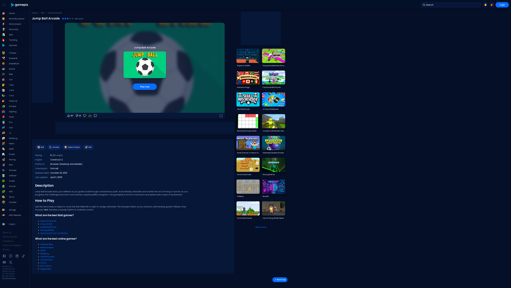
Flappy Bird (45, 268)
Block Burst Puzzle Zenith (247, 131)
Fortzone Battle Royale (272, 87)
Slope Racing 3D (48, 220)
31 (80, 115)
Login (502, 4)
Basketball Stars (48, 227)
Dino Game (45, 265)
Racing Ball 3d (269, 174)
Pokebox (240, 196)
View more (260, 227)
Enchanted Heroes (244, 218)
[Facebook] (4, 256)
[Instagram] (11, 256)
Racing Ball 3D (47, 230)
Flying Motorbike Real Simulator (274, 65)
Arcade (56, 147)
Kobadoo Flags (243, 87)
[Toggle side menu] (3, 5)
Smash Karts (46, 259)
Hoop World (46, 224)
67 (72, 115)
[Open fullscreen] (220, 115)
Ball (42, 13)
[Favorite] (491, 4)
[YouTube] (4, 262)
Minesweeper (47, 247)
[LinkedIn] (17, 256)
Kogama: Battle (243, 65)
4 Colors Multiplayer (271, 109)
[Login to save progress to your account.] (90, 115)
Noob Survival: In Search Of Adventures (248, 153)
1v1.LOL (43, 262)
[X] (11, 262)
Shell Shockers (47, 256)
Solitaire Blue (46, 244)
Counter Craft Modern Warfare (274, 131)
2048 (42, 250)
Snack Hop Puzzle (244, 174)
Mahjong (44, 253)
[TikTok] (23, 256)
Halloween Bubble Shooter (273, 153)
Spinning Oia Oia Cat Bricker (54, 233)
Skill (90, 147)
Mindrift (266, 196)
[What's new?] (485, 4)
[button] (14, 13)
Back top (281, 279)
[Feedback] (95, 115)
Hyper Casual (74, 147)
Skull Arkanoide (243, 109)
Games (35, 13)
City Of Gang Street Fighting (274, 218)
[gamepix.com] (19, 5)
